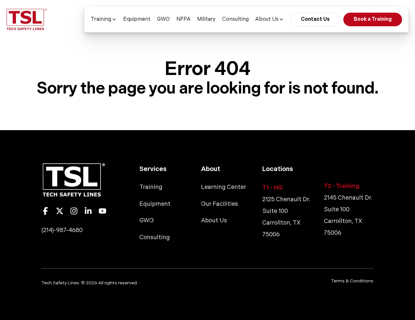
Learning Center (223, 187)
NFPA (183, 19)
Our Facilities (219, 204)
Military (206, 19)
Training (101, 19)
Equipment (136, 19)
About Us (267, 19)
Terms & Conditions (352, 281)
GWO (163, 19)
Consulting (235, 19)
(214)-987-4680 (62, 230)
